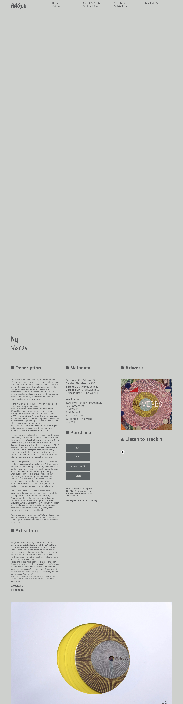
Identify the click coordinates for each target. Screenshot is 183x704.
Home (55, 3)
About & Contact (93, 3)
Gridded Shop (91, 6)
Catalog (56, 6)
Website (18, 586)
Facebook (19, 589)
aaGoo (18, 6)
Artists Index (121, 6)
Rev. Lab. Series (154, 3)
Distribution (121, 3)
